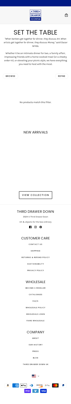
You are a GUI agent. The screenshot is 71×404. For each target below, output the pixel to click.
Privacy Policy (35, 270)
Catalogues (35, 294)
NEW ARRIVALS (35, 132)
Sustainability (35, 264)
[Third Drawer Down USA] (35, 15)
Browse (10, 76)
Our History (36, 344)
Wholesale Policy (35, 307)
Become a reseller (36, 288)
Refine (61, 76)
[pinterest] (40, 227)
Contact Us (35, 244)
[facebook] (30, 227)
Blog (35, 358)
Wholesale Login (35, 314)
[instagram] (35, 227)
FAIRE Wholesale (35, 320)
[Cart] (66, 15)
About (35, 338)
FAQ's (35, 301)
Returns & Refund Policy (36, 257)
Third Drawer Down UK (35, 364)
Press (35, 351)
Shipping (35, 251)
